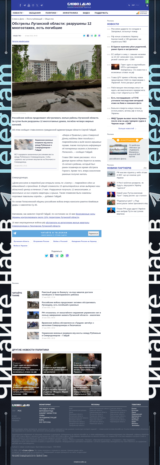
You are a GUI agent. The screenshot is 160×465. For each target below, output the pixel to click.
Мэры (41, 420)
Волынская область (76, 416)
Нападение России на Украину (84, 241)
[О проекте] (147, 1)
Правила (15, 420)
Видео (86, 13)
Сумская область (116, 408)
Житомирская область (77, 422)
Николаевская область (98, 418)
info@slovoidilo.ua (80, 462)
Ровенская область (96, 423)
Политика (135, 420)
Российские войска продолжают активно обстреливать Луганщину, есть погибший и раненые (69, 305)
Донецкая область (75, 420)
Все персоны (45, 422)
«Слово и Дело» (28, 450)
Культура (135, 410)
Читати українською (20, 41)
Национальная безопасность (137, 415)
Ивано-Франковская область (100, 408)
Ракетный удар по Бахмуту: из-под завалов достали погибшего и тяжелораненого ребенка (67, 294)
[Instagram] (33, 5)
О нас (14, 416)
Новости (17, 13)
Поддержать (101, 13)
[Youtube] (29, 5)
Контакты (16, 418)
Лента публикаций (34, 19)
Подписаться (93, 233)
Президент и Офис (47, 409)
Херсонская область (117, 414)
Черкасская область (117, 418)
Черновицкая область (117, 422)
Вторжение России (41, 241)
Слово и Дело (18, 19)
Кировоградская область (98, 412)
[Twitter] (37, 5)
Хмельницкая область (118, 416)
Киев (71, 408)
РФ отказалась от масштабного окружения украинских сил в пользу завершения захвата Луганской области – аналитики (71, 315)
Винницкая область (76, 414)
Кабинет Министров (48, 413)
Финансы (135, 423)
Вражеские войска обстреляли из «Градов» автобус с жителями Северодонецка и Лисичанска (68, 325)
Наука (134, 412)
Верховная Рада (46, 411)
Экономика (135, 425)
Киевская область (96, 410)
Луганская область (21, 241)
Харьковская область (117, 412)
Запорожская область (76, 425)
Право (134, 422)
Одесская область (96, 420)
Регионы (95, 405)
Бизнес (134, 408)
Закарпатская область (77, 423)
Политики (51, 13)
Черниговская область (118, 420)
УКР (133, 5)
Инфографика (70, 13)
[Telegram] (24, 5)
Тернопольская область (118, 410)
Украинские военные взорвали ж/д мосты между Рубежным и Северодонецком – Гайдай (44, 145)
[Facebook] (20, 5)
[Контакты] (147, 5)
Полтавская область (97, 422)
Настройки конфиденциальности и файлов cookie (29, 456)
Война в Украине (20, 246)
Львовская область (96, 416)
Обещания (35, 13)
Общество (49, 19)
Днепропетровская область (78, 418)
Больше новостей (126, 129)
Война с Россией (60, 241)
